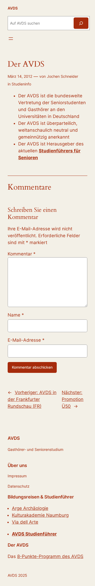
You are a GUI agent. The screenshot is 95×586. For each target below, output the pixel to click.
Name (16, 315)
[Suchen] (81, 23)
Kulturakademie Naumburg (40, 515)
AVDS (13, 8)
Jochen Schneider (62, 76)
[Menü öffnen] (11, 38)
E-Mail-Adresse (26, 340)
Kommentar (22, 254)
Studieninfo (21, 84)
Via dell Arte (25, 522)
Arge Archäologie (30, 508)
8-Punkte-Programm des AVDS (50, 556)
